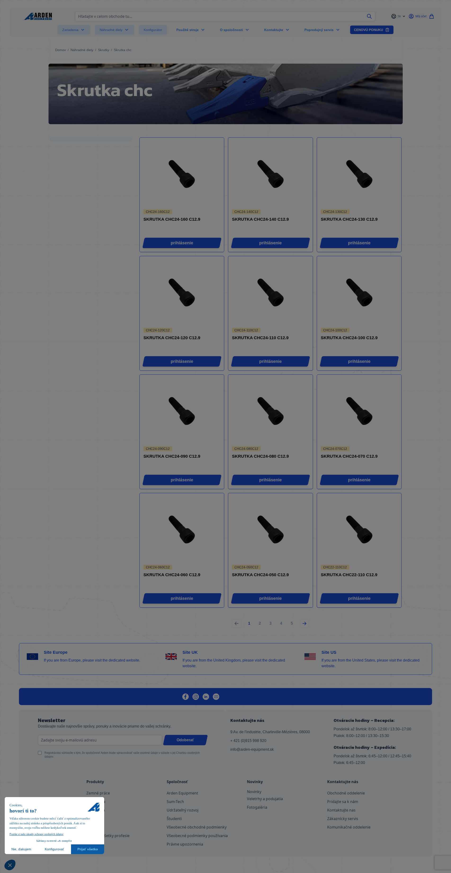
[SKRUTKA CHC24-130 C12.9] (359, 173)
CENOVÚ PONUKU (368, 30)
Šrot (90, 818)
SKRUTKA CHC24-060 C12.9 (171, 574)
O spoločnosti (231, 30)
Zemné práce (98, 793)
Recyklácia (95, 810)
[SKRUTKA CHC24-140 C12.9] (270, 173)
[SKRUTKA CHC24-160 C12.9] (181, 173)
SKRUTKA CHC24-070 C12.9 (349, 456)
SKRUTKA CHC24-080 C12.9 (260, 456)
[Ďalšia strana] (304, 623)
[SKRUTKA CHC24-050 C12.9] (270, 529)
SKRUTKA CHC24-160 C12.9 (171, 219)
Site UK (190, 652)
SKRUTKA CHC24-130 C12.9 (349, 219)
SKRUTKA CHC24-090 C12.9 (171, 456)
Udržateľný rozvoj (182, 810)
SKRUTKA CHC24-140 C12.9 (260, 219)
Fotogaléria (257, 807)
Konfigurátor (153, 30)
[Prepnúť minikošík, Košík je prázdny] (431, 16)
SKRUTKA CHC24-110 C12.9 (260, 337)
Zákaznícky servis (342, 818)
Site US (329, 652)
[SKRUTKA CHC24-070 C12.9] (359, 410)
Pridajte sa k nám (342, 801)
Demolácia (95, 801)
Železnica (94, 827)
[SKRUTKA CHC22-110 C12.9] (359, 529)
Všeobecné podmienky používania (197, 835)
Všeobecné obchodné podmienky (197, 827)
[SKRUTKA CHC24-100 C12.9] (359, 292)
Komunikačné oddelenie (349, 827)
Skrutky (103, 50)
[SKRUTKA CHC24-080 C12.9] (270, 410)
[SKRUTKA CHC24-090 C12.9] (181, 410)
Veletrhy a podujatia (265, 798)
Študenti (174, 818)
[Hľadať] (369, 16)
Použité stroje (187, 30)
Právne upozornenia (185, 844)
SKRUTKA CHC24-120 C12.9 (171, 337)
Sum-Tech (175, 801)
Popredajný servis (319, 30)
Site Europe (55, 652)
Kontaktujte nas (341, 810)
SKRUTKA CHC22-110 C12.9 (349, 574)
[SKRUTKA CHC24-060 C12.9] (181, 529)
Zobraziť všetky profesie (107, 835)
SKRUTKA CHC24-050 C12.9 (260, 574)
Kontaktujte (273, 30)
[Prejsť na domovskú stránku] (38, 16)
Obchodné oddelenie (346, 793)
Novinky (254, 791)
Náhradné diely (111, 30)
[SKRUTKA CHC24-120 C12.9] (181, 292)
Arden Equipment (182, 793)
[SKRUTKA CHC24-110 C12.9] (270, 292)
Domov (60, 50)
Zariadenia (70, 30)
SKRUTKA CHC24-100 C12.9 (349, 337)
